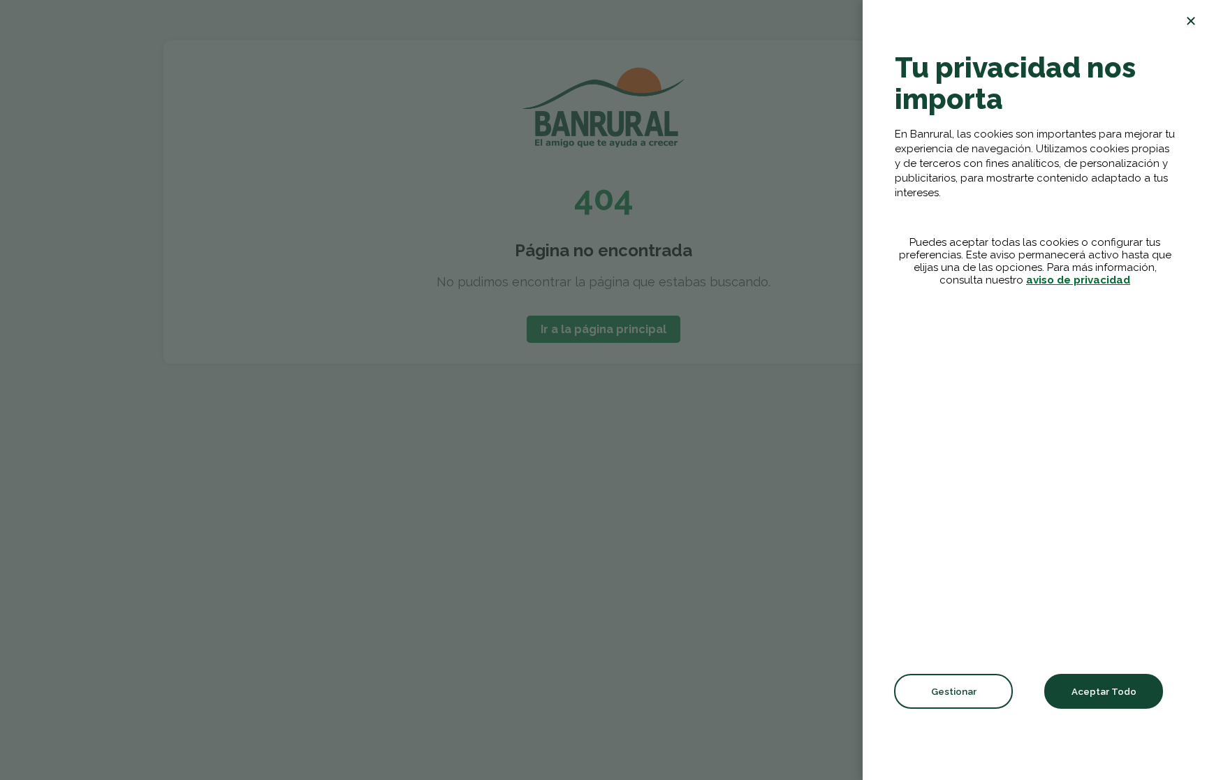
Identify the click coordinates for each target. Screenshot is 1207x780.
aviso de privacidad (1078, 280)
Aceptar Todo (1103, 691)
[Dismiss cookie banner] (1191, 21)
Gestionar (953, 691)
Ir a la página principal (603, 329)
